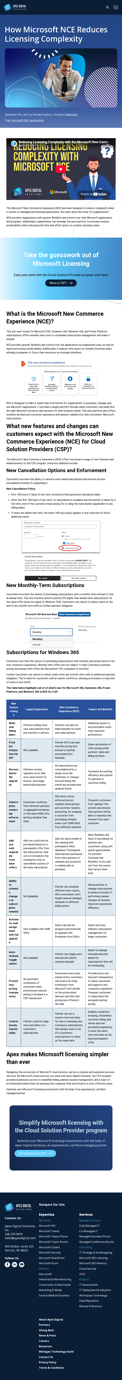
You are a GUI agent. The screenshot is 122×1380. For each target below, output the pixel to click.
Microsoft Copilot (49, 1247)
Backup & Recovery (90, 1306)
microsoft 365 (20, 120)
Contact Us (46, 1357)
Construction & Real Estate (55, 1285)
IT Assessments (88, 1285)
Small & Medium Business (54, 1295)
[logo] (15, 7)
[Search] (108, 7)
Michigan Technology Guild (56, 1351)
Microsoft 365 (47, 1225)
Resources (45, 1346)
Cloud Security (87, 1268)
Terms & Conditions (51, 1367)
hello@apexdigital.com (20, 1238)
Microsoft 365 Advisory (93, 1263)
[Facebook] (7, 1264)
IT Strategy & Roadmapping (95, 1252)
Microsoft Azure (48, 1263)
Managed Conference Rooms (96, 1242)
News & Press (47, 1335)
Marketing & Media (50, 1290)
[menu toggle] (115, 7)
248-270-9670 (14, 1234)
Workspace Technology (93, 1295)
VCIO (82, 1274)
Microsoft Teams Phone (53, 1236)
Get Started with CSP (32, 1153)
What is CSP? (58, 283)
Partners (44, 1325)
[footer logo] (18, 1207)
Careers (44, 1341)
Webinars (71, 114)
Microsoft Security (50, 1252)
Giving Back (46, 1330)
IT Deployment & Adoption (95, 1290)
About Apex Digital (51, 1319)
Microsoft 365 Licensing (93, 1258)
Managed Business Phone (94, 1236)
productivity (37, 120)
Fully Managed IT (89, 1225)
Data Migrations (89, 1300)
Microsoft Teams (49, 1231)
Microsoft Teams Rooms (53, 1242)
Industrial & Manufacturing (55, 1279)
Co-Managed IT (88, 1231)
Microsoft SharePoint (51, 1258)
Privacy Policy (47, 1362)
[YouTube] (21, 1264)
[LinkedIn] (14, 1264)
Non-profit (45, 1274)
